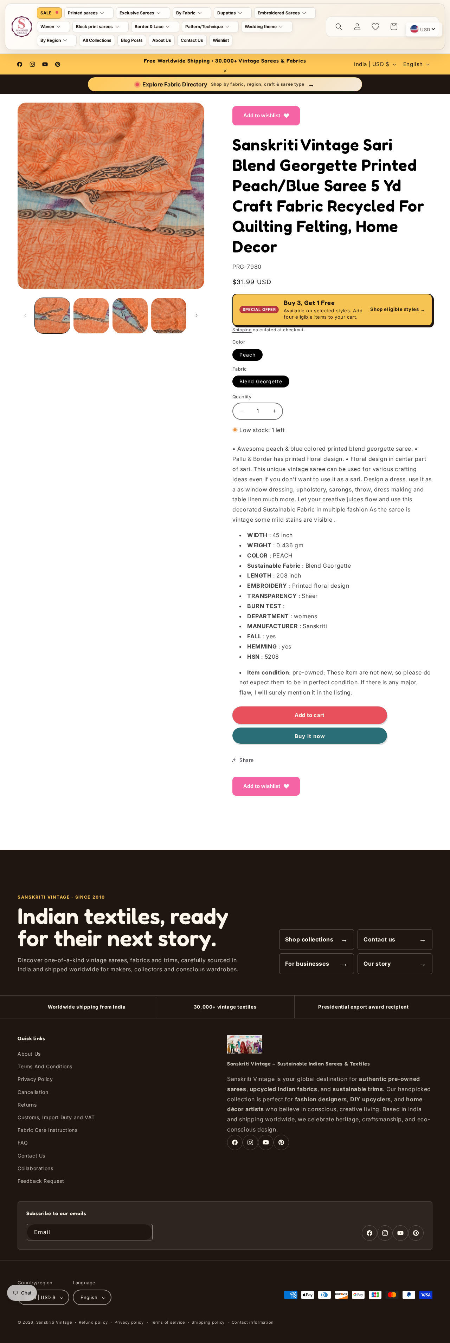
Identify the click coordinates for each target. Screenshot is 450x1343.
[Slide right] (196, 315)
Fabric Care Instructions (47, 1130)
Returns (27, 1105)
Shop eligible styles (397, 309)
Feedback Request (41, 1181)
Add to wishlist (261, 115)
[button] (89, 13)
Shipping (242, 329)
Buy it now (310, 736)
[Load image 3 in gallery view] (130, 315)
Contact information (253, 1322)
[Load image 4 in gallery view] (168, 315)
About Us (29, 1054)
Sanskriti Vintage (54, 1322)
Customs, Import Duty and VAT (56, 1117)
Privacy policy (129, 1322)
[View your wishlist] (375, 26)
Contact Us (31, 1156)
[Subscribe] (144, 1232)
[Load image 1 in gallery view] (52, 315)
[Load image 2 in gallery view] (91, 315)
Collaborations (35, 1168)
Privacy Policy (35, 1079)
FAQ (23, 1143)
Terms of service (168, 1322)
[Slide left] (25, 315)
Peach (247, 354)
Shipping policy (208, 1322)
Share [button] (246, 760)
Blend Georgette (260, 381)
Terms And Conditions (45, 1066)
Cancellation (33, 1092)
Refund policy (93, 1322)
